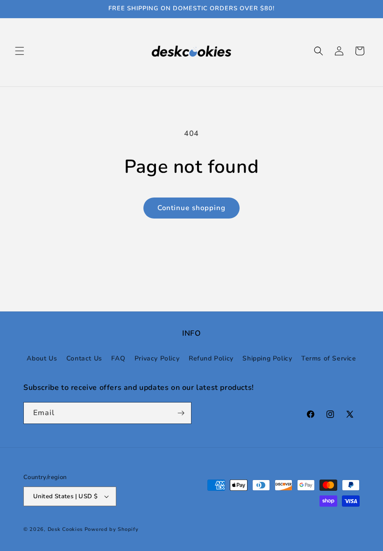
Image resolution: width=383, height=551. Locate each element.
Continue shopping (191, 207)
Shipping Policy (267, 358)
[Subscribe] (180, 413)
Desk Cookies (65, 529)
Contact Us (84, 358)
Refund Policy (211, 358)
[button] (19, 51)
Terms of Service (328, 358)
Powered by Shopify (112, 529)
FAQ (118, 358)
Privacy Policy (157, 358)
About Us (42, 358)
